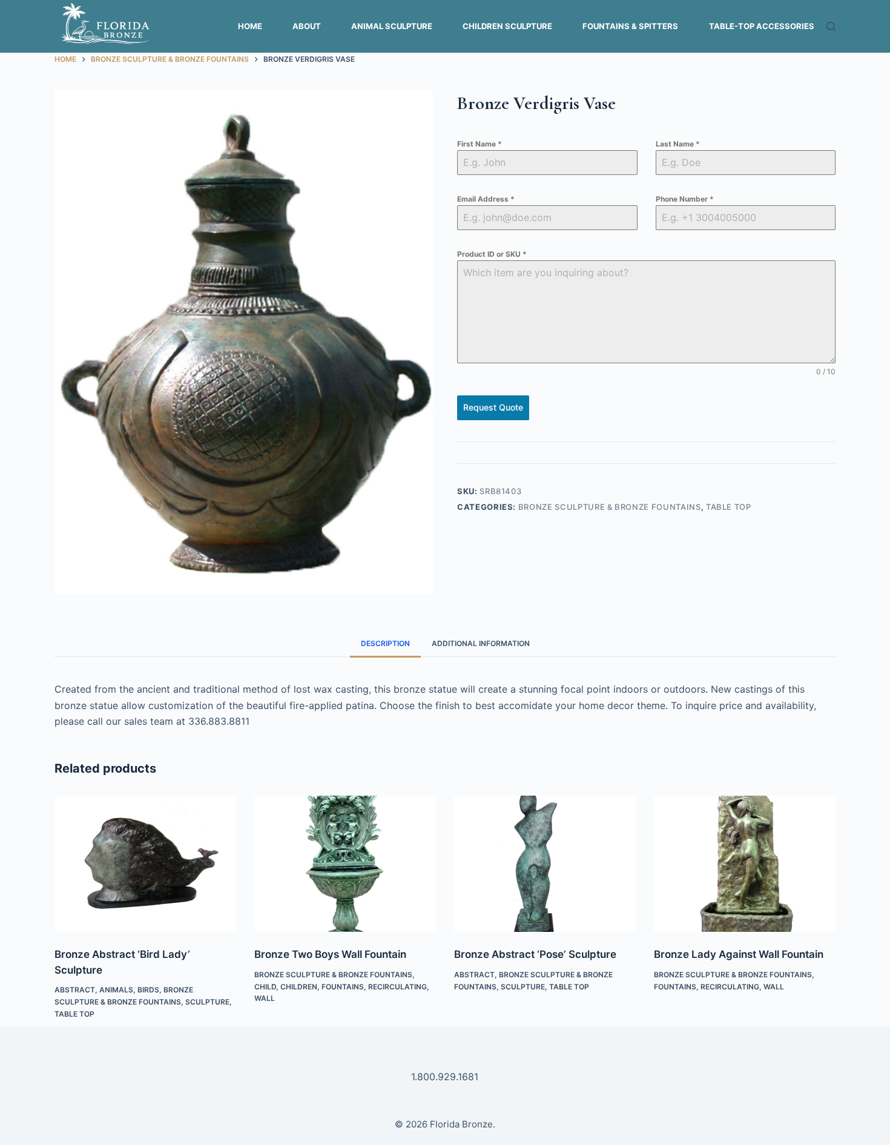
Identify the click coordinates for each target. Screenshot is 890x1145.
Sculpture (207, 1001)
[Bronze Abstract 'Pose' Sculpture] (545, 864)
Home (250, 26)
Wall (264, 998)
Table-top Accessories (761, 26)
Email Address (486, 198)
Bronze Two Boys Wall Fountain (330, 954)
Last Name (678, 143)
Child (265, 986)
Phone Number (685, 198)
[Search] (831, 26)
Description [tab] (385, 643)
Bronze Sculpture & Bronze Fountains (609, 507)
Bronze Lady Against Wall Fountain (738, 954)
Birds (148, 989)
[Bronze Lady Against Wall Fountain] (745, 864)
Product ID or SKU (492, 254)
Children (298, 986)
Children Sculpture (507, 26)
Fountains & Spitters (630, 26)
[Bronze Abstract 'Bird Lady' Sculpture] (145, 864)
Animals (116, 989)
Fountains (342, 986)
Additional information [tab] (481, 643)
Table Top (728, 507)
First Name (479, 143)
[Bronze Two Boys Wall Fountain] (345, 864)
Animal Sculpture (391, 26)
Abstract (74, 989)
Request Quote (493, 407)
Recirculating (397, 986)
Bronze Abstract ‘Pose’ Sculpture (535, 954)
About (306, 26)
